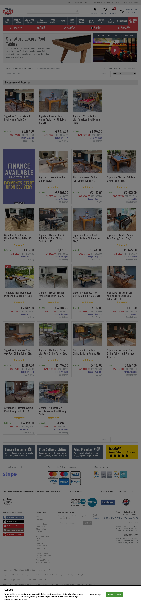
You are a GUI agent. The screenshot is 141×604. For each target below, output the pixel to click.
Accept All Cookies (114, 594)
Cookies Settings (95, 594)
